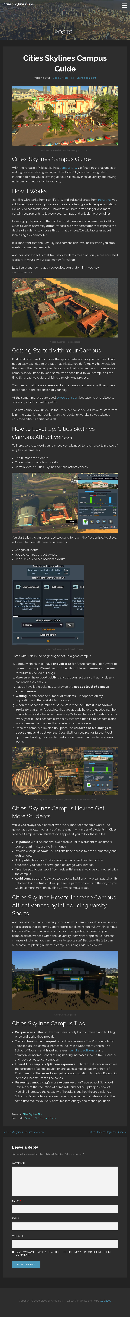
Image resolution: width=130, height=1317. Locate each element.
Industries (104, 199)
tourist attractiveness (82, 1050)
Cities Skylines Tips (18, 4)
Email (16, 1218)
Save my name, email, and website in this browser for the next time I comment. (64, 1253)
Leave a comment (86, 77)
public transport (67, 397)
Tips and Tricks (48, 1118)
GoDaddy (105, 1300)
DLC (37, 1118)
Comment (19, 1162)
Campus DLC (68, 167)
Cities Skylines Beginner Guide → (108, 1132)
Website (18, 1235)
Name (16, 1201)
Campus (29, 1118)
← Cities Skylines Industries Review (23, 1132)
